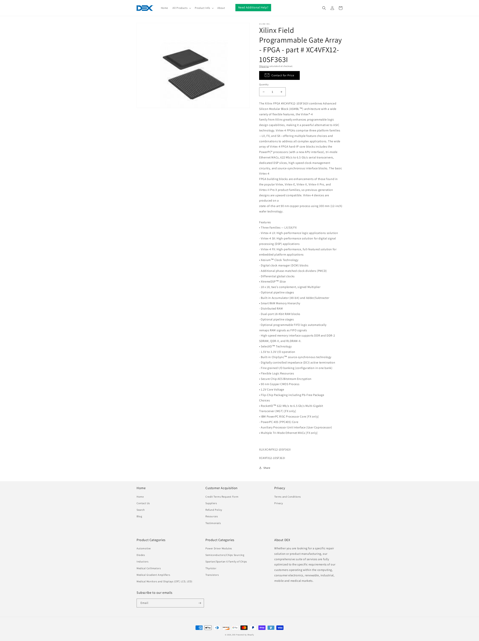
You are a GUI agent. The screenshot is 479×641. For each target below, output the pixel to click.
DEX (234, 635)
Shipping (264, 66)
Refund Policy (213, 509)
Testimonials (213, 523)
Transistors (212, 575)
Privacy (278, 503)
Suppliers (211, 503)
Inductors (142, 561)
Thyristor (210, 568)
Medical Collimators (149, 568)
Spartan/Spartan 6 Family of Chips (226, 561)
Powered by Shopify (245, 635)
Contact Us (143, 503)
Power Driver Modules (218, 548)
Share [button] (266, 467)
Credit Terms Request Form (222, 496)
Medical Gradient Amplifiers (153, 575)
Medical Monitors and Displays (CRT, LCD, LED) (164, 581)
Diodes (141, 555)
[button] (181, 8)
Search (141, 509)
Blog (139, 516)
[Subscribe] (200, 603)
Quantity (264, 84)
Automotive (144, 548)
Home (140, 496)
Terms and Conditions (287, 496)
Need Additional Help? (253, 7)
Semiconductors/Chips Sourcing (224, 555)
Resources (211, 516)
